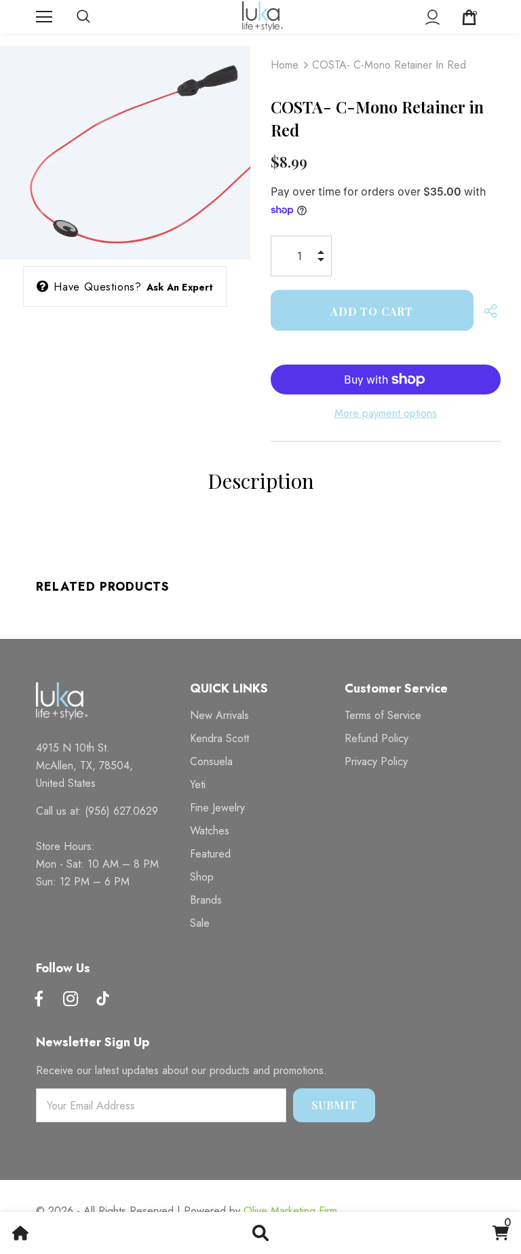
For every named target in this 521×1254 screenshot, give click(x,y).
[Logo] (262, 16)
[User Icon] (432, 17)
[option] (125, 146)
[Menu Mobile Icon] (44, 17)
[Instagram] (70, 1000)
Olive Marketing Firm (290, 1211)
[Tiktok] (102, 1000)
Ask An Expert (180, 287)
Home (284, 65)
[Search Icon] (97, 17)
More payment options (385, 413)
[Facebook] (38, 1000)
